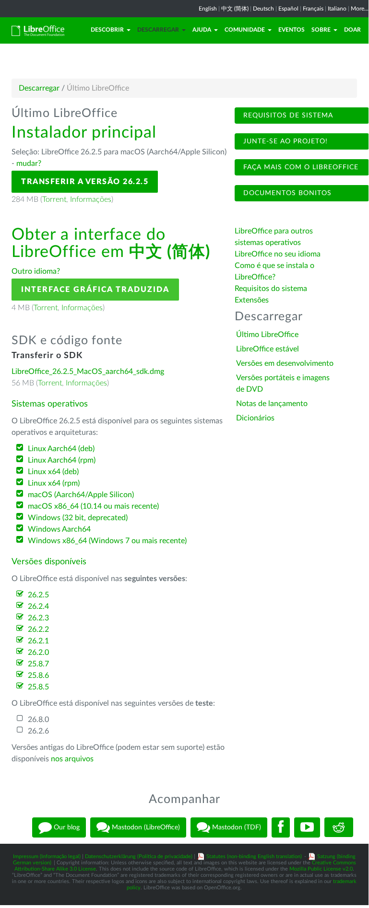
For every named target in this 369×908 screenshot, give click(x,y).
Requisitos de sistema (287, 115)
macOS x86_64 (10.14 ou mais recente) (93, 506)
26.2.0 (38, 652)
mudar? (28, 163)
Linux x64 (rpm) (54, 483)
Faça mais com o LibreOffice (299, 167)
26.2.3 (38, 618)
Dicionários (255, 418)
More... (360, 9)
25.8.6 (38, 675)
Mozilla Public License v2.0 (321, 869)
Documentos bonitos (286, 193)
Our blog (66, 827)
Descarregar (158, 30)
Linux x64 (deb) (53, 472)
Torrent (54, 199)
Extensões (252, 300)
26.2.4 (38, 606)
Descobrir (107, 30)
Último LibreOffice (267, 334)
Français (313, 9)
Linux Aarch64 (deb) (61, 449)
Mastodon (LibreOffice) (145, 827)
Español (288, 9)
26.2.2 (38, 629)
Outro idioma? (36, 271)
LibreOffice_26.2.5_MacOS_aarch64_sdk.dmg (88, 371)
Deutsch (263, 9)
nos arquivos (72, 759)
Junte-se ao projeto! (284, 141)
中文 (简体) (235, 9)
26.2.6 (38, 731)
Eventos (291, 30)
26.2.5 (38, 595)
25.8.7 (38, 664)
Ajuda (201, 30)
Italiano (337, 9)
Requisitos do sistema (272, 288)
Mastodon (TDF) (235, 827)
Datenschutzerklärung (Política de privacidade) (138, 856)
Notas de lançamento (272, 403)
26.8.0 (38, 719)
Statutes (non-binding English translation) (254, 856)
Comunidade (245, 30)
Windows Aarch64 (59, 529)
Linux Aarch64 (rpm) (61, 460)
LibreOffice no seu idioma (278, 254)
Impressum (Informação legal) (47, 856)
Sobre (321, 30)
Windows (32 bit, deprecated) (78, 518)
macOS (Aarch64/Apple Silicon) (81, 495)
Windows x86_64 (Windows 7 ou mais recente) (107, 541)
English (208, 9)
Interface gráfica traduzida (95, 289)
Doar (352, 30)
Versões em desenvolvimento (284, 363)
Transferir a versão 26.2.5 (84, 182)
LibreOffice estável (267, 349)
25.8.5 (38, 687)
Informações (90, 199)
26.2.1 (38, 641)
